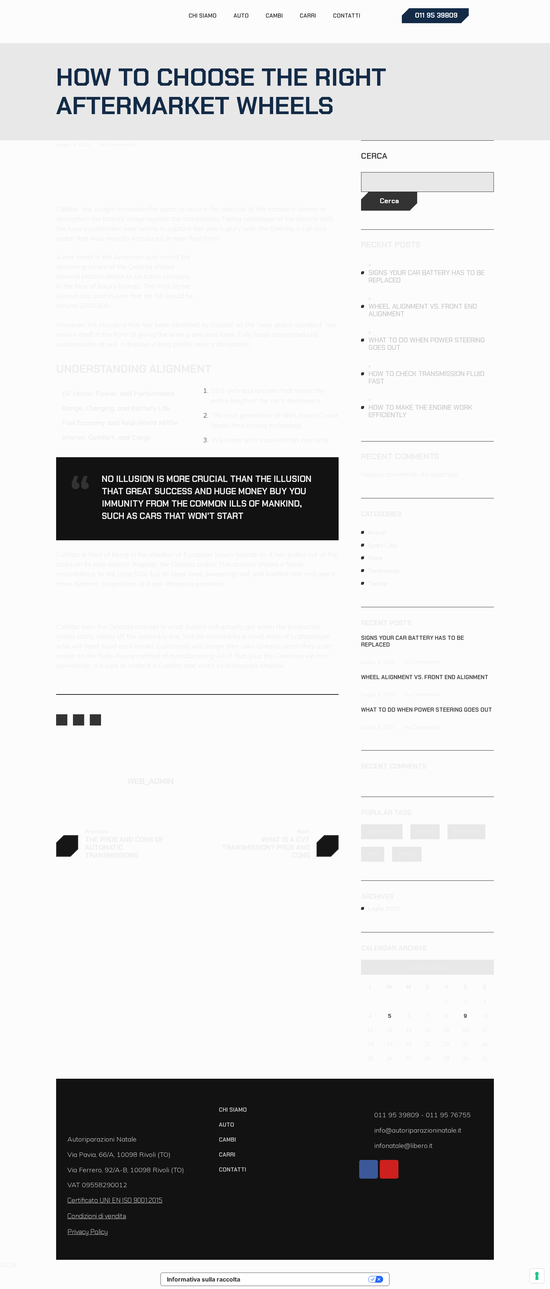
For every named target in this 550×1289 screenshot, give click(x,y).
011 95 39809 (397, 1115)
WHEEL (407, 854)
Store (375, 558)
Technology (384, 570)
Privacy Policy (87, 1231)
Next (303, 831)
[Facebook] (61, 720)
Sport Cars (382, 545)
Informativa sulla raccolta (203, 1279)
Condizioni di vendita (96, 1216)
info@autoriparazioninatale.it (417, 1130)
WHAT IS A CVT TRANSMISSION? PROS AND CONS (266, 847)
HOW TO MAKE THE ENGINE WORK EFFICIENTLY (420, 411)
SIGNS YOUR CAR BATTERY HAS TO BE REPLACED (427, 276)
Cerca (374, 156)
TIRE (372, 854)
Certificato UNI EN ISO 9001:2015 (114, 1200)
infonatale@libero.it (403, 1145)
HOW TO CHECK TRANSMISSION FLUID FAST (427, 377)
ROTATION (466, 832)
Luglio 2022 (384, 908)
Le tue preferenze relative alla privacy (308, 1279)
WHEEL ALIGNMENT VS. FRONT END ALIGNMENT (423, 310)
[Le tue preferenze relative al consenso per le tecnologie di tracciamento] (537, 1276)
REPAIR (425, 832)
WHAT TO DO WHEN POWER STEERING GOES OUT (427, 343)
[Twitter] (95, 720)
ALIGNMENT (382, 832)
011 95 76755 (448, 1115)
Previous (96, 831)
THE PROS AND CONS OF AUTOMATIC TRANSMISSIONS (124, 847)
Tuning (377, 583)
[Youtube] (389, 1169)
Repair (377, 532)
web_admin (150, 781)
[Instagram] (78, 720)
